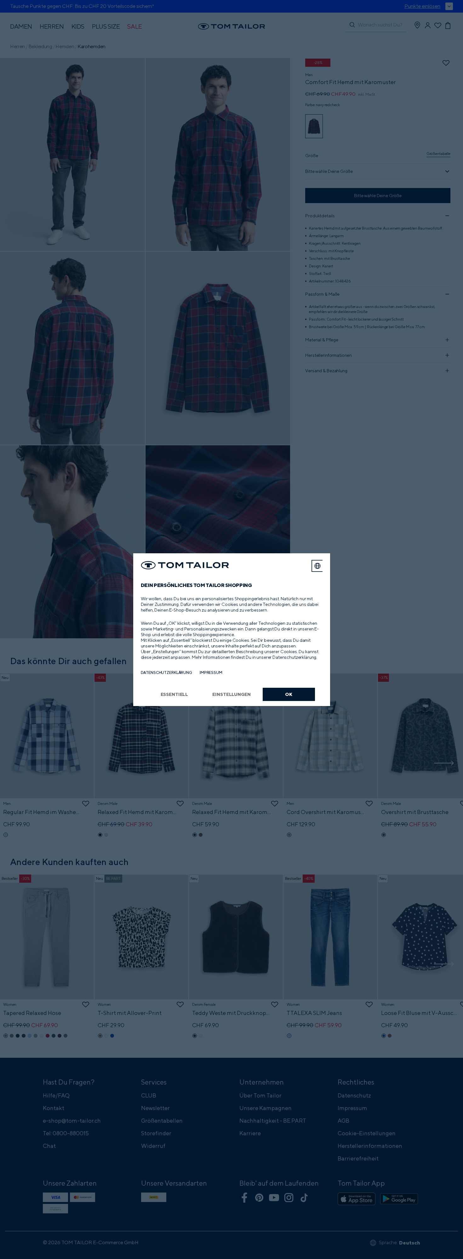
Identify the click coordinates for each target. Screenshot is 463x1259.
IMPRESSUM (211, 672)
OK (288, 694)
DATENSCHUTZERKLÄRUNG (166, 672)
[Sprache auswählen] (317, 566)
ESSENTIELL (174, 694)
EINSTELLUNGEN (231, 694)
